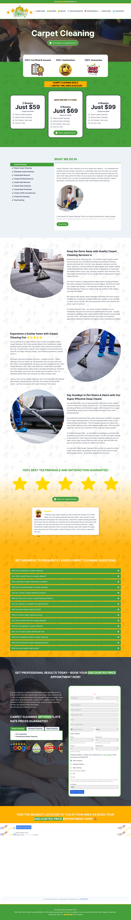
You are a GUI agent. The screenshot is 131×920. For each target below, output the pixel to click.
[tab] (32, 164)
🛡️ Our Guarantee (75, 11)
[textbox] (105, 729)
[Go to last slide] (11, 748)
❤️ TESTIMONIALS (91, 11)
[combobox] (107, 729)
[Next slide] (61, 748)
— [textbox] (71, 740)
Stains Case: (98, 737)
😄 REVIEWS (51, 11)
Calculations (73, 784)
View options (107, 755)
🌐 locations (118, 11)
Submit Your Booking (77, 792)
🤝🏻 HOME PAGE (39, 11)
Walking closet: (99, 745)
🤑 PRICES (62, 11)
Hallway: (72, 745)
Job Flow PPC (83, 899)
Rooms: (72, 737)
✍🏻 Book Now (105, 11)
